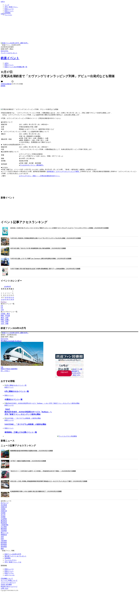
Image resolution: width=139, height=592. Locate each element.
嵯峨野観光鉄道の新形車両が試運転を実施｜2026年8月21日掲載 (31, 450)
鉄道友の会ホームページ (9, 586)
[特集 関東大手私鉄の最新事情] (22, 365)
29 (13, 299)
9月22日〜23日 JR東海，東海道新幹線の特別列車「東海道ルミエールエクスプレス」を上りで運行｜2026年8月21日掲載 (48, 481)
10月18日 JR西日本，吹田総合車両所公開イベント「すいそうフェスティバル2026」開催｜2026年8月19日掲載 (45, 238)
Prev (2, 302)
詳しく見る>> (5, 371)
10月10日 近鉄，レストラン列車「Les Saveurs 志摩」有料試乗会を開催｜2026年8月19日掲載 (40, 258)
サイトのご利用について (9, 580)
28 (11, 299)
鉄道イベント (9, 11)
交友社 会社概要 (6, 584)
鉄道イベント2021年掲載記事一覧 (16, 67)
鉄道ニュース (9, 9)
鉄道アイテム (9, 573)
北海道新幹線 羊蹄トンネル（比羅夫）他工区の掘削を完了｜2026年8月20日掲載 (36, 491)
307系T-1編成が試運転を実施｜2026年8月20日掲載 (28, 461)
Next (4, 302)
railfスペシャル (9, 575)
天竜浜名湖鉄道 (6, 84)
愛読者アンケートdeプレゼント (11, 341)
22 (13, 297)
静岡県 (3, 86)
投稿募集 (8, 13)
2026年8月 (7, 286)
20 (9, 297)
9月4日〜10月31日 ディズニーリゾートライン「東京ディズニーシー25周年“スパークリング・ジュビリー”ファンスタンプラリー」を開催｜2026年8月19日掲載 (59, 228)
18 (5, 297)
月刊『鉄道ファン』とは (13, 562)
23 (2, 299)
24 (3, 299)
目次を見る (4, 339)
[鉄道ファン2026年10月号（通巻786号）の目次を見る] (15, 43)
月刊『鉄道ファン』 (11, 7)
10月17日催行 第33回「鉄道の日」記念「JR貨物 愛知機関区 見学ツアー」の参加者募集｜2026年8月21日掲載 (45, 268)
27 (9, 299)
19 (7, 297)
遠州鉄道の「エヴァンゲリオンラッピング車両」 (63, 171)
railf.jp (3, 1)
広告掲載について (7, 578)
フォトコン (8, 15)
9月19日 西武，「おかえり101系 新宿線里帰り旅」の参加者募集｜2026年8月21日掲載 (38, 248)
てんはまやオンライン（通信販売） (32, 165)
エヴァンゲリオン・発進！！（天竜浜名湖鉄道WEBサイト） (39, 176)
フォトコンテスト (11, 560)
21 (11, 297)
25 (5, 299)
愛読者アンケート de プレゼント (15, 556)
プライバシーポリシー (8, 582)
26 (7, 299)
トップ (7, 5)
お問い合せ (4, 588)
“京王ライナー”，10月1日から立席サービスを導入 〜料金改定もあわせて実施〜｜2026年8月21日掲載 (43, 471)
